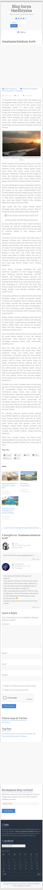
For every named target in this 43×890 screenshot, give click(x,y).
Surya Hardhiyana (10, 89)
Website (5, 675)
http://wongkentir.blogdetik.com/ (27, 831)
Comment (5, 624)
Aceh (18, 95)
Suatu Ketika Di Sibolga (11, 528)
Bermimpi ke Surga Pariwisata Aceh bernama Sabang (8, 511)
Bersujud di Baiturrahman (31, 528)
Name (5, 653)
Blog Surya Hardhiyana (21, 8)
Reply (37, 559)
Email (4, 664)
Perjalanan (19, 91)
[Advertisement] (21, 66)
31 (3, 871)
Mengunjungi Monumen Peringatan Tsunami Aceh (10, 485)
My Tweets (6, 722)
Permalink (18, 548)
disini (20, 330)
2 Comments (28, 95)
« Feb (4, 874)
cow (16, 543)
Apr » (39, 874)
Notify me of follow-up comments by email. (20, 686)
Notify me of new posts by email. (16, 690)
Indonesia (26, 89)
